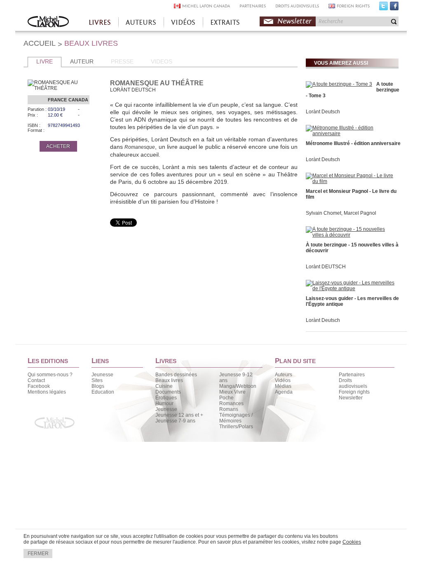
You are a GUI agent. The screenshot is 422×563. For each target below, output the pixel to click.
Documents (168, 392)
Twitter (383, 8)
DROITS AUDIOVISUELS (297, 6)
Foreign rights (354, 392)
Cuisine (164, 386)
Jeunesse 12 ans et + (179, 415)
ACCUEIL (39, 43)
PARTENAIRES (252, 6)
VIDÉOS (183, 22)
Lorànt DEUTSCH (326, 267)
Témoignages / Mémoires (236, 418)
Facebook (394, 8)
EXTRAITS (225, 22)
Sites (97, 380)
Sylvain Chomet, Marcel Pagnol (341, 213)
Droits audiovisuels (353, 383)
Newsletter (294, 21)
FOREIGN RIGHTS (353, 6)
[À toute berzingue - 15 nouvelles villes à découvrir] (351, 235)
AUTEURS (141, 22)
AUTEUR (82, 61)
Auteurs (283, 375)
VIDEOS (161, 61)
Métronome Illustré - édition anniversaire (353, 143)
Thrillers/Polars (236, 426)
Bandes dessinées (176, 375)
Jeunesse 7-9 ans (175, 421)
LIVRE (44, 61)
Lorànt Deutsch (323, 112)
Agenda (284, 392)
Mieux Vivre (232, 392)
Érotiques (166, 398)
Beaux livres (169, 380)
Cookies (351, 542)
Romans (228, 409)
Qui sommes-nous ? (50, 375)
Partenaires (352, 375)
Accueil (48, 22)
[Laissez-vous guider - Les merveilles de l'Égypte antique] (351, 288)
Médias (283, 386)
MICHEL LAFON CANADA (206, 6)
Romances (231, 403)
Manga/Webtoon (237, 386)
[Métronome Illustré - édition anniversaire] (351, 133)
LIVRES (100, 22)
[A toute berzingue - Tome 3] (339, 84)
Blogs (97, 386)
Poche (226, 398)
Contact (36, 380)
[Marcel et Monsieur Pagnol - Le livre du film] (351, 181)
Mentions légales (47, 392)
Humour (164, 403)
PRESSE (122, 61)
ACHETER (58, 146)
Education (102, 392)
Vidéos (283, 380)
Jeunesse (102, 375)
